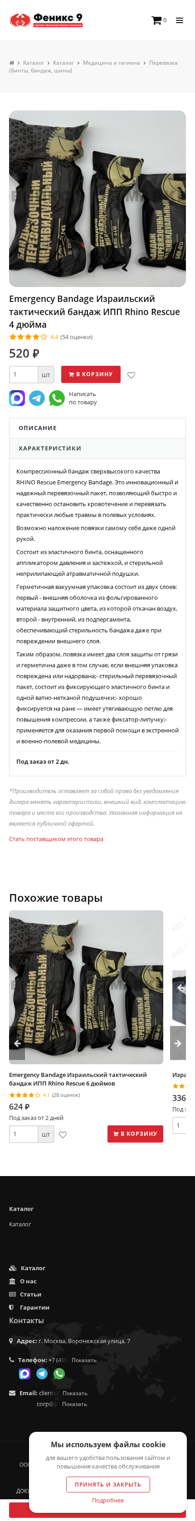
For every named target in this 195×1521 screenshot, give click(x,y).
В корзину (93, 374)
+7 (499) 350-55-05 (73, 1360)
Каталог (20, 1224)
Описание (38, 428)
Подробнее (108, 1500)
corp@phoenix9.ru (62, 1404)
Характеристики (50, 448)
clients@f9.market (63, 1393)
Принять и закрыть (108, 1484)
